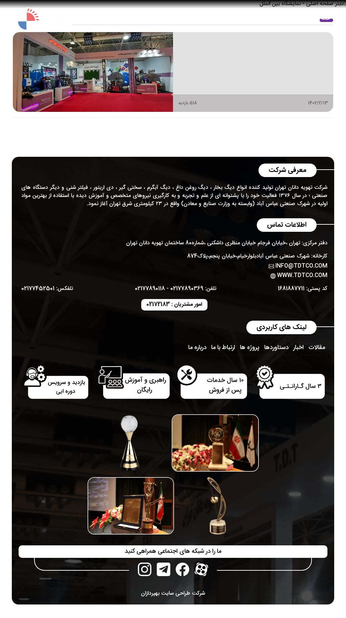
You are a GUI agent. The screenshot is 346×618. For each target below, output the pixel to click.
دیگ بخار (224, 187)
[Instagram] (144, 569)
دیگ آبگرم (158, 187)
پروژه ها (139, 18)
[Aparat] (201, 569)
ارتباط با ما (111, 18)
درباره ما (263, 18)
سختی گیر (130, 187)
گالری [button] (171, 18)
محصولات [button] (236, 18)
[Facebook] (182, 569)
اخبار (285, 18)
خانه (325, 18)
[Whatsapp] (163, 569)
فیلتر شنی (77, 187)
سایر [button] (87, 18)
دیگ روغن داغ (192, 187)
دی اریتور (103, 187)
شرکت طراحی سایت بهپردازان (173, 593)
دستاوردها (276, 348)
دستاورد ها (197, 18)
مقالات (305, 18)
